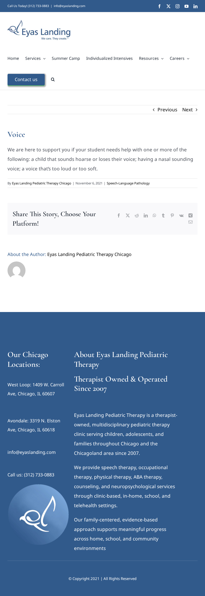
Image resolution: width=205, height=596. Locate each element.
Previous (167, 109)
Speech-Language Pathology (128, 183)
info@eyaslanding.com (69, 6)
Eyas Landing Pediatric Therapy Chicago (41, 183)
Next (187, 109)
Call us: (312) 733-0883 (31, 475)
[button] (53, 79)
